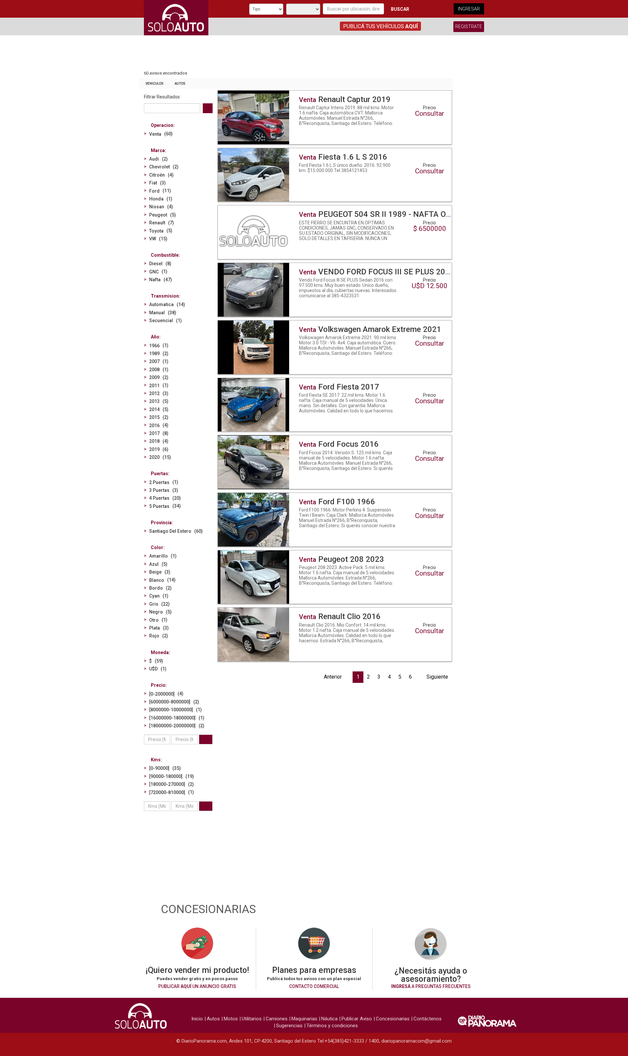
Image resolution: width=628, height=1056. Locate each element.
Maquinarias (304, 1019)
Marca (158, 150)
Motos (231, 1019)
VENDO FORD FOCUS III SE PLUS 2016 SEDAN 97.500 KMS (413, 271)
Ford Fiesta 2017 (339, 386)
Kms (156, 759)
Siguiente (437, 677)
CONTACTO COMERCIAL (314, 986)
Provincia (161, 522)
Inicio (197, 1019)
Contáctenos (427, 1019)
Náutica (329, 1019)
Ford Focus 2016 (339, 444)
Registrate (468, 26)
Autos (180, 83)
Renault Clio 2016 (340, 616)
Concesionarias (393, 1019)
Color (157, 547)
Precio (158, 685)
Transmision (165, 296)
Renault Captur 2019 (345, 99)
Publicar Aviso (356, 1019)
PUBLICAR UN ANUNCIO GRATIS (197, 986)
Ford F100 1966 (337, 501)
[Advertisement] (296, 53)
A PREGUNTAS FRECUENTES (431, 986)
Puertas (159, 473)
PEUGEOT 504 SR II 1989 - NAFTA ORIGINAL (387, 214)
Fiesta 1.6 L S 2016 (343, 157)
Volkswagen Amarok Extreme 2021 (370, 329)
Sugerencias (289, 1026)
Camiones (277, 1019)
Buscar (400, 9)
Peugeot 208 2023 (341, 559)
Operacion (162, 125)
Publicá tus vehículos (380, 26)
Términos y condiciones (332, 1026)
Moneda (160, 652)
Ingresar (469, 8)
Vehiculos (155, 83)
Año (155, 336)
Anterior (333, 677)
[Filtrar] (206, 739)
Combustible (165, 255)
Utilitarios (252, 1019)
